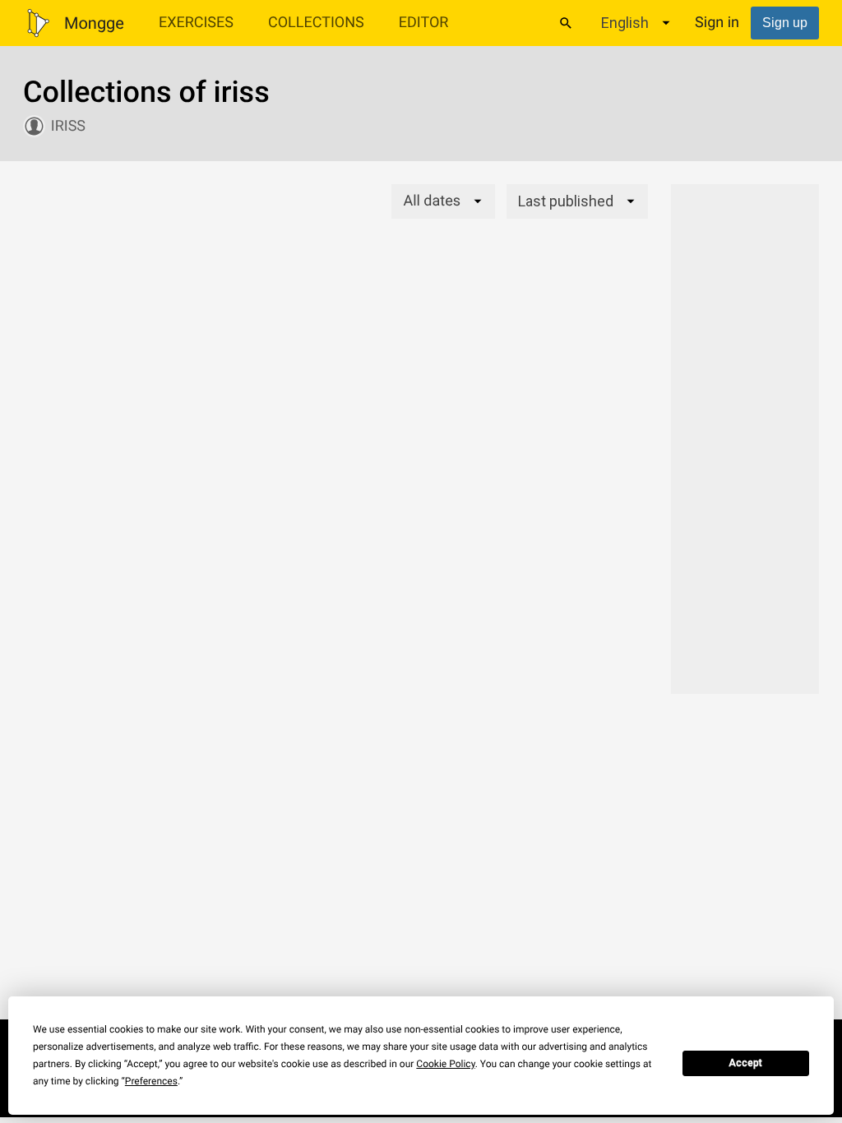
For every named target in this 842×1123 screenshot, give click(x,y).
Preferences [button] (151, 1081)
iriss (68, 126)
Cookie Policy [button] (445, 1064)
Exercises (196, 22)
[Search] (565, 23)
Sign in (717, 22)
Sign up (784, 23)
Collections (316, 22)
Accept (745, 1063)
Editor (424, 22)
